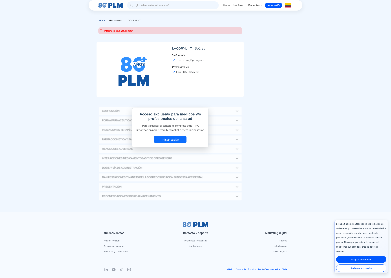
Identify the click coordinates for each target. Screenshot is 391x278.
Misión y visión (112, 240)
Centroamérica (272, 269)
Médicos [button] (238, 5)
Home (226, 5)
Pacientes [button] (254, 5)
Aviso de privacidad (114, 245)
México (230, 269)
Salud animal (280, 245)
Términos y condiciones (116, 251)
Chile (284, 269)
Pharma (283, 240)
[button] (289, 5)
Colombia (241, 269)
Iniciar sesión (273, 5)
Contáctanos (195, 245)
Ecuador (252, 269)
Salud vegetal (280, 251)
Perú (260, 269)
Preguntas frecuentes (195, 240)
